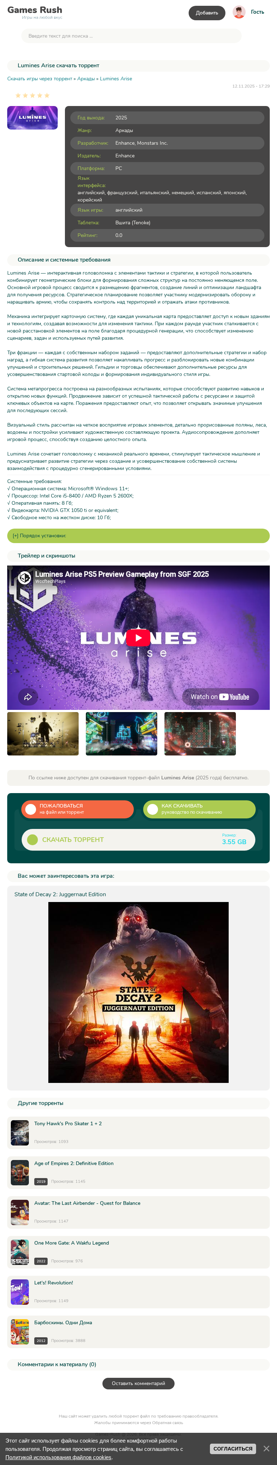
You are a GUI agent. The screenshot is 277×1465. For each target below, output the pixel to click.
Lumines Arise (116, 78)
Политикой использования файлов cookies (58, 1457)
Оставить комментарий (138, 1383)
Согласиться (233, 1449)
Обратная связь (167, 1423)
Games (34, 12)
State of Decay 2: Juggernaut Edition (60, 894)
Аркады (124, 130)
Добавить (207, 12)
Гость (257, 12)
